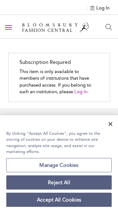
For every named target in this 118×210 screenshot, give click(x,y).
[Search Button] (108, 27)
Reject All (59, 182)
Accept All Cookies (59, 200)
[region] (59, 162)
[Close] (110, 124)
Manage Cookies (58, 165)
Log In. (81, 91)
